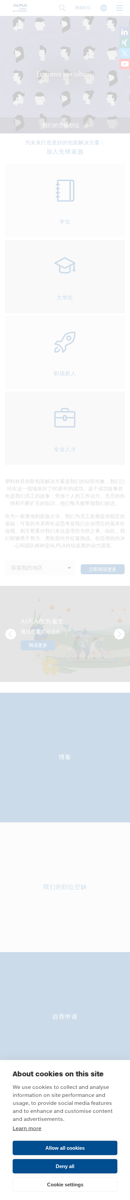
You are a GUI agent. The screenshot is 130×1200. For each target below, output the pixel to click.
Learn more (27, 1128)
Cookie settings (65, 1184)
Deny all (65, 1166)
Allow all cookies (65, 1148)
